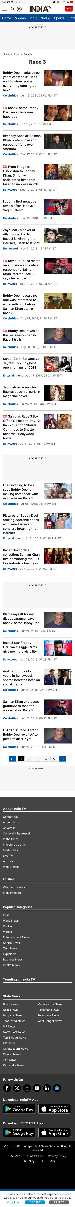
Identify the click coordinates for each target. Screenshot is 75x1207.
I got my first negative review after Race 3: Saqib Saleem (19, 205)
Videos (20, 18)
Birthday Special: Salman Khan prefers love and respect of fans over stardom (22, 142)
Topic (17, 54)
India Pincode (12, 892)
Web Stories (11, 866)
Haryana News (12, 1015)
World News (11, 920)
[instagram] (27, 1088)
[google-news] (57, 1088)
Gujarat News (12, 1054)
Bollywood (10, 189)
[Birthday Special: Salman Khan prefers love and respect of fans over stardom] (58, 141)
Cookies (9, 1194)
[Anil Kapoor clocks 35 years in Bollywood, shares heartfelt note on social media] (58, 677)
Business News (13, 959)
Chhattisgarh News (15, 1048)
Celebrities (10, 95)
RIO (42, 1161)
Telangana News (48, 1015)
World (45, 18)
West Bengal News (50, 1021)
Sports (59, 18)
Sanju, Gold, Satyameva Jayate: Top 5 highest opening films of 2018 (21, 363)
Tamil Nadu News (14, 1037)
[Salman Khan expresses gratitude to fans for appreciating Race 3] (58, 707)
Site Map (14, 1156)
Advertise (9, 828)
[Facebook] (7, 1088)
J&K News (9, 1059)
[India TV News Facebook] (64, 2)
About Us (9, 822)
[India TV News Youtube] (71, 2)
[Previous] (12, 759)
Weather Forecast (14, 887)
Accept (35, 1202)
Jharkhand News (14, 1021)
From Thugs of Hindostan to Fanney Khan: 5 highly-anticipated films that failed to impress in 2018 (21, 175)
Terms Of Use (34, 1156)
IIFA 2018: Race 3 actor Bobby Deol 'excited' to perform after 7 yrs (20, 734)
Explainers (9, 954)
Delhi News (10, 1009)
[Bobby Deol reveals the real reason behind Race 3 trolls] (58, 336)
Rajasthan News (48, 1009)
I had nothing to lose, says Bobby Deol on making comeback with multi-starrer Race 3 (20, 491)
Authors (8, 861)
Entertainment (13, 375)
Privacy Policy (57, 1156)
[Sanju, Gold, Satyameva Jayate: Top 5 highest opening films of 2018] (58, 364)
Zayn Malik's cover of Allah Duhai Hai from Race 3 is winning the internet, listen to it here (21, 236)
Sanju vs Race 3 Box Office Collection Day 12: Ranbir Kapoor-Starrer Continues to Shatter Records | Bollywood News (22, 427)
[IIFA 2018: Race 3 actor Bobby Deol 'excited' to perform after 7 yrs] (58, 736)
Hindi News (10, 850)
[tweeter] (17, 1088)
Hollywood (10, 248)
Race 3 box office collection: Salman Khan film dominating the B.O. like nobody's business (21, 556)
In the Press (10, 839)
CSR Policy (27, 1161)
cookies (14, 1202)
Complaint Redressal (16, 833)
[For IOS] (54, 1132)
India (33, 18)
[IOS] (54, 2)
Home (6, 18)
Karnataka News (14, 1065)
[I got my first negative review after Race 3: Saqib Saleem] (58, 207)
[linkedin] (47, 1088)
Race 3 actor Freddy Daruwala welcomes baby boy (20, 112)
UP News (9, 1043)
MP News (9, 1026)
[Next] (62, 759)
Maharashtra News (50, 1004)
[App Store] (54, 1109)
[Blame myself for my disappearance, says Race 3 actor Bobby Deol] (58, 620)
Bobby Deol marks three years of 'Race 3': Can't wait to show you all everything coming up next (21, 81)
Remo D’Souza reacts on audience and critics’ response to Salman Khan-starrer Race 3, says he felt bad (21, 269)
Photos (7, 926)
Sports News (11, 942)
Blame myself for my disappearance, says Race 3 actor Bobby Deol (21, 618)
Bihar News (10, 1004)
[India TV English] (40, 9)
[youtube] (37, 1088)
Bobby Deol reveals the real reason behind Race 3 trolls (20, 335)
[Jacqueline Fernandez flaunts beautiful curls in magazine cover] (58, 393)
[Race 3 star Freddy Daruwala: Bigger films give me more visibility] (58, 648)
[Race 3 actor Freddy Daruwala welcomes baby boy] (58, 113)
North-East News (14, 1032)
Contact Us (10, 816)
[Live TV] (69, 8)
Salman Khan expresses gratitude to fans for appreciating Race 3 (21, 706)
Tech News (10, 948)
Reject (59, 1202)
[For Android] (19, 1132)
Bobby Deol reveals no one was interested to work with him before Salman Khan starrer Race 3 (20, 304)
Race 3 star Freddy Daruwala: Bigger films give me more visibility (20, 647)
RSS (52, 1161)
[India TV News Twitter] (67, 2)
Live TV (8, 855)
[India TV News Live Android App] (19, 1109)
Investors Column (14, 844)
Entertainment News (16, 937)
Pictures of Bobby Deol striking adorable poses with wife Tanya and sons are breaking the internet (21, 524)
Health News (11, 965)
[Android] (58, 2)
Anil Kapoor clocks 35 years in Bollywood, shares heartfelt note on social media (21, 677)
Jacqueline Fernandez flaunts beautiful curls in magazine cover (21, 391)
